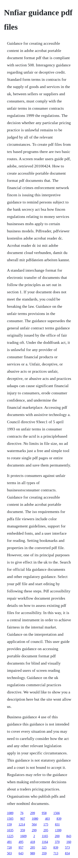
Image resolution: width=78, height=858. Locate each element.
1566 (56, 813)
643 (21, 853)
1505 (10, 818)
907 (22, 818)
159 (9, 824)
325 (44, 847)
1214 (22, 824)
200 (57, 836)
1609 (23, 836)
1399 (58, 830)
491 (9, 842)
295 (45, 830)
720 (9, 847)
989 (32, 853)
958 (44, 813)
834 (67, 853)
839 (59, 818)
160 (68, 842)
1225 (10, 836)
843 (68, 836)
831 (57, 824)
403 (47, 818)
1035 (10, 830)
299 (32, 813)
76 (21, 813)
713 (55, 853)
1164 (45, 842)
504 (34, 824)
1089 (10, 813)
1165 (45, 836)
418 (32, 842)
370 (57, 842)
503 (9, 853)
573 (67, 847)
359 (22, 830)
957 (21, 847)
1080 (35, 818)
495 (21, 842)
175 (45, 824)
